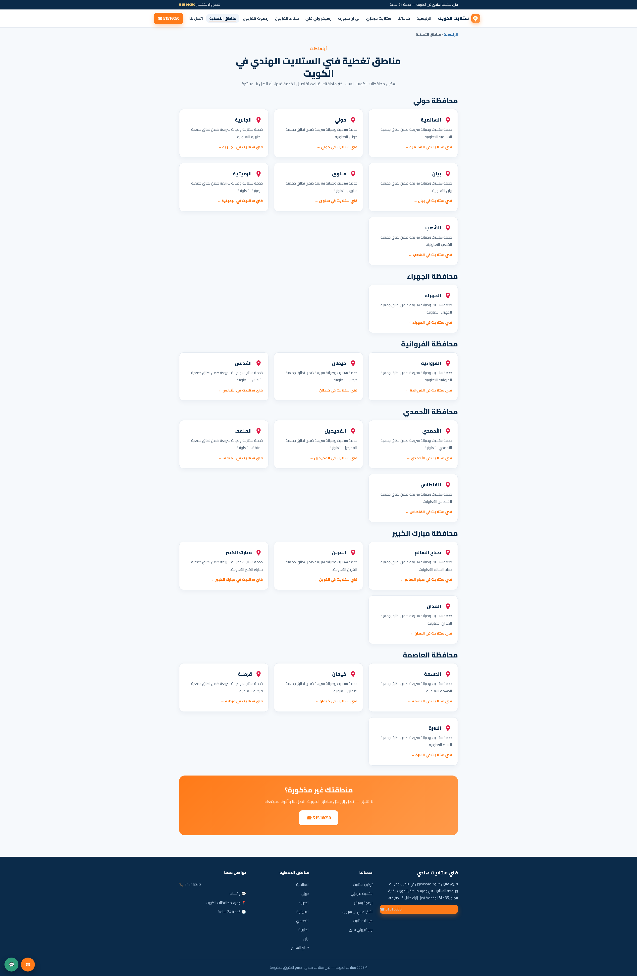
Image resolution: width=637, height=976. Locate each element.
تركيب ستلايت (362, 884)
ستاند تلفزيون (287, 18)
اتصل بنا (196, 18)
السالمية (302, 884)
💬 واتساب (237, 893)
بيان (306, 938)
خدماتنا (404, 18)
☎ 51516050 (168, 18)
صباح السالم (300, 947)
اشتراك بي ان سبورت (357, 911)
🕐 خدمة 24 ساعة (232, 911)
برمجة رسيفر (363, 902)
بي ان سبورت (349, 18)
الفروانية (302, 911)
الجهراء (303, 902)
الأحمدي (302, 920)
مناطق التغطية (222, 18)
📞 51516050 (190, 884)
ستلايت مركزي (378, 18)
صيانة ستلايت (362, 920)
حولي (305, 893)
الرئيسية (424, 18)
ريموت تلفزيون (255, 18)
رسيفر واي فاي (318, 18)
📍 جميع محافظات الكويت (226, 902)
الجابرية (303, 929)
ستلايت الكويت (453, 18)
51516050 (187, 4)
